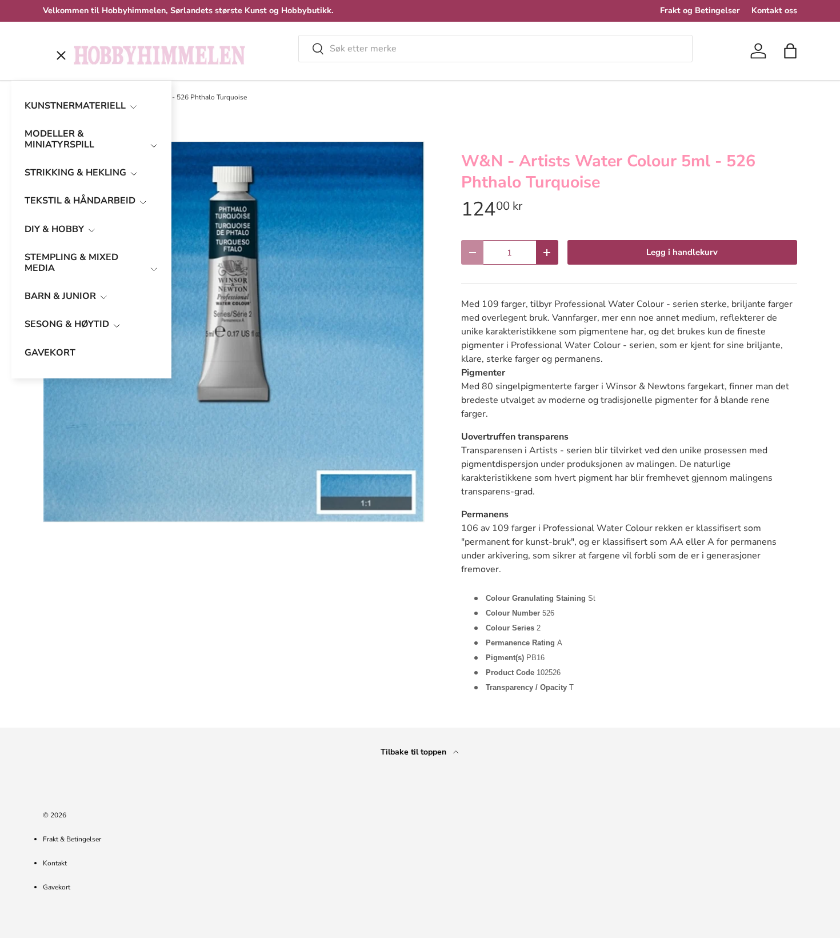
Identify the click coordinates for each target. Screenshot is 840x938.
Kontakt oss (774, 10)
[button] (790, 50)
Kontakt (55, 863)
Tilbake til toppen (415, 752)
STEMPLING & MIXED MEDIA (71, 262)
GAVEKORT (50, 352)
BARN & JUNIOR (60, 296)
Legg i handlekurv (682, 252)
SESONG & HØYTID (67, 324)
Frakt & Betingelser (72, 839)
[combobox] (495, 48)
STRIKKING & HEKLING (75, 172)
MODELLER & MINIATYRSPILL (59, 139)
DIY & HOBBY (54, 229)
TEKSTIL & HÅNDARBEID (80, 200)
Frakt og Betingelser (700, 10)
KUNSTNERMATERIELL (75, 105)
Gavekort (56, 887)
